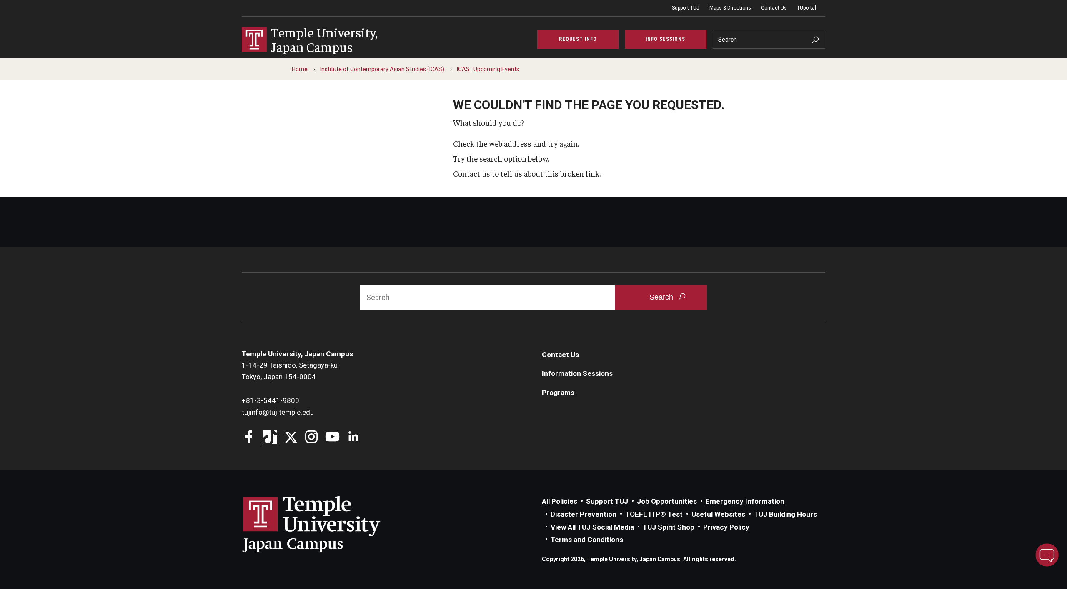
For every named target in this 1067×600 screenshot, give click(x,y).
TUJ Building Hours (785, 514)
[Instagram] (311, 437)
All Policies (559, 501)
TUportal (806, 8)
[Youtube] (332, 437)
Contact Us (774, 8)
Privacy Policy (726, 527)
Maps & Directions (730, 8)
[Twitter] (290, 437)
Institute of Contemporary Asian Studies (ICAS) (382, 69)
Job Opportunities (667, 501)
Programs (558, 392)
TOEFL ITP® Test (654, 514)
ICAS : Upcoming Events (488, 69)
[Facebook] (249, 437)
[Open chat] (1047, 555)
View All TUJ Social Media (592, 527)
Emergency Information (745, 501)
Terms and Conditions (587, 539)
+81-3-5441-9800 (270, 400)
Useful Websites (718, 514)
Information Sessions (577, 373)
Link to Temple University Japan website (325, 524)
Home (300, 69)
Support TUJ (685, 8)
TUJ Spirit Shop (668, 527)
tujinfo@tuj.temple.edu (278, 412)
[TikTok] (270, 437)
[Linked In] (353, 437)
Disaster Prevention (583, 514)
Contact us (471, 173)
